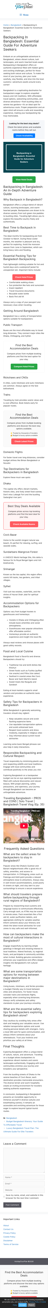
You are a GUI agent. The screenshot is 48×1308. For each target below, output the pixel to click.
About (6, 1225)
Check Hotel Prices (24, 277)
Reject (31, 1305)
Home (6, 25)
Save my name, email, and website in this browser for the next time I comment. (24, 1196)
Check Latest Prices (24, 441)
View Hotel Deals (24, 179)
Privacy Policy (9, 1233)
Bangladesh (16, 25)
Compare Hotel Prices (24, 366)
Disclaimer (8, 1240)
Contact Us (8, 1229)
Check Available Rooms (24, 524)
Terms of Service (10, 1244)
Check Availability (24, 136)
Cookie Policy (9, 1237)
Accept (22, 1305)
